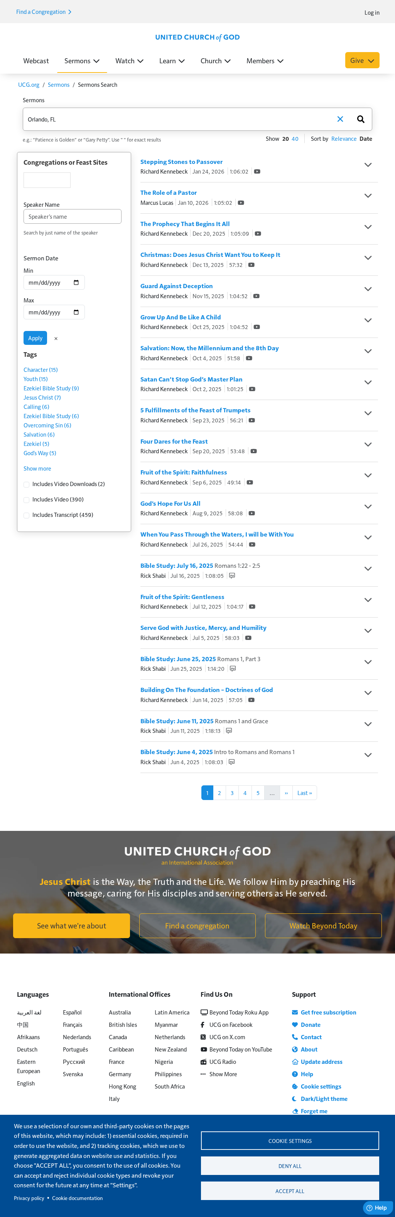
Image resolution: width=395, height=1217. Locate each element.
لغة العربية (29, 1012)
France (117, 1061)
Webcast (36, 60)
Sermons (58, 84)
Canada (118, 1036)
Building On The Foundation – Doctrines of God (206, 689)
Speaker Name (42, 204)
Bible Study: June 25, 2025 (200, 659)
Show (272, 138)
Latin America (172, 1012)
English (26, 1083)
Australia (120, 1012)
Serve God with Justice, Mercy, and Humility (203, 627)
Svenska (73, 1073)
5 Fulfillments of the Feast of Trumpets (195, 410)
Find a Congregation (41, 11)
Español (72, 1012)
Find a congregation (197, 925)
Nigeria (164, 1061)
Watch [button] (125, 60)
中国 (23, 1024)
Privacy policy (29, 1198)
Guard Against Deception (176, 286)
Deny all (290, 1166)
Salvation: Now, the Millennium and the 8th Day (209, 348)
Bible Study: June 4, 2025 (217, 752)
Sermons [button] (77, 60)
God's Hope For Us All (170, 503)
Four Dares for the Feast (174, 441)
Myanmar (166, 1024)
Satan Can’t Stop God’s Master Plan (191, 379)
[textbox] (47, 180)
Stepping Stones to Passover (181, 161)
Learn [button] (167, 60)
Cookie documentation (77, 1198)
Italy (114, 1098)
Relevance (344, 138)
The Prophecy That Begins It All (185, 223)
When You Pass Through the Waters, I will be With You (217, 534)
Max (29, 300)
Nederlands (77, 1036)
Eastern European (28, 1066)
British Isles (123, 1024)
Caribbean (121, 1049)
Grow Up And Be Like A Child (180, 317)
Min (28, 270)
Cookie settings (290, 1141)
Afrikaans (28, 1036)
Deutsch (27, 1049)
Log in (372, 12)
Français (72, 1024)
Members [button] (260, 60)
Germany (120, 1073)
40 (295, 138)
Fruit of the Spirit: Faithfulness (183, 472)
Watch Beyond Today (323, 925)
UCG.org (28, 84)
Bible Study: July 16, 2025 (200, 565)
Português (75, 1049)
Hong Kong (122, 1086)
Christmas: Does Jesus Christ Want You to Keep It (210, 254)
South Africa (170, 1086)
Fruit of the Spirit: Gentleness (182, 596)
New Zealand (171, 1049)
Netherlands (170, 1036)
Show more (37, 468)
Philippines (168, 1073)
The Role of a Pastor (168, 192)
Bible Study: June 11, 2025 (204, 721)
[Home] (197, 37)
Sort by (319, 138)
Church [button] (211, 60)
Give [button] (357, 60)
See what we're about (71, 925)
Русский (74, 1061)
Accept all (289, 1191)
